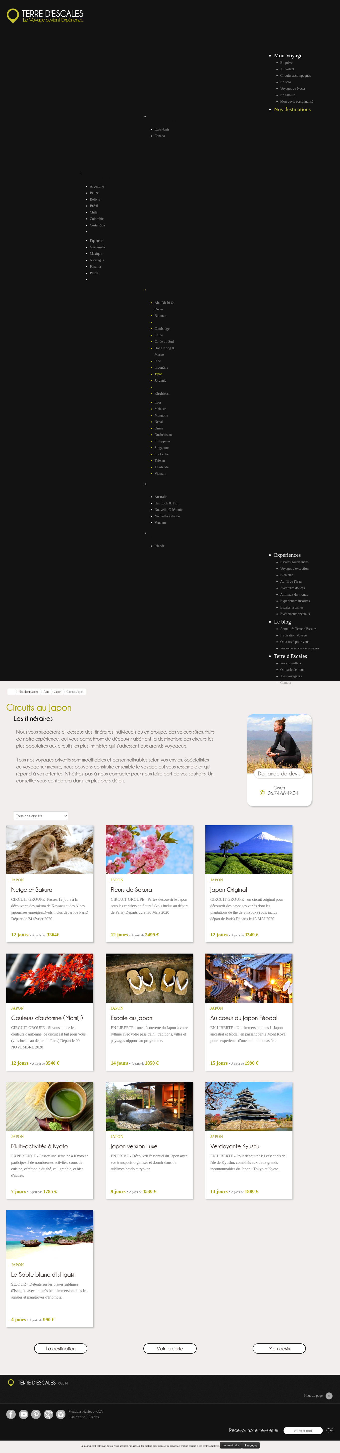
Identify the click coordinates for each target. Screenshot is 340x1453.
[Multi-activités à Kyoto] (49, 1106)
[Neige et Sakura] (49, 849)
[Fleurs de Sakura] (149, 849)
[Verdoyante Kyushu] (248, 1106)
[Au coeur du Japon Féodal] (248, 978)
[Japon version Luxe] (149, 1106)
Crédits (94, 1417)
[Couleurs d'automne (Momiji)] (49, 978)
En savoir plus (231, 1445)
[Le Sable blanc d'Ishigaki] (49, 1234)
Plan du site (76, 1417)
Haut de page (313, 1395)
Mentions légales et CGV (86, 1411)
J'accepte (250, 1445)
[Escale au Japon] (149, 978)
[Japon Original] (248, 849)
